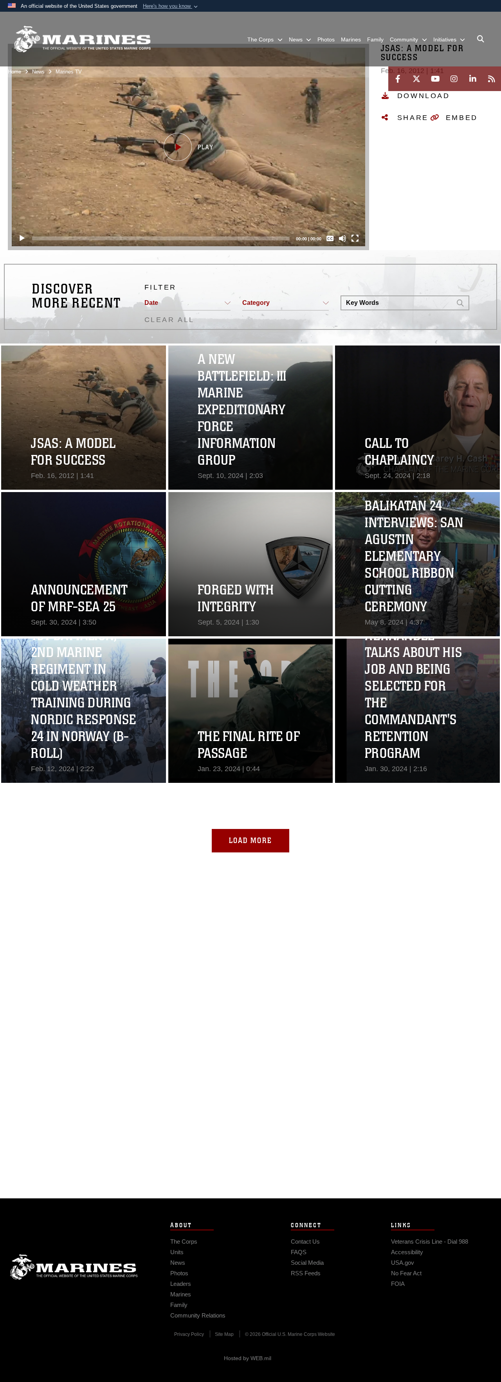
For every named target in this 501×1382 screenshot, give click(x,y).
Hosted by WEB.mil (247, 1358)
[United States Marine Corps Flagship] (82, 39)
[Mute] (342, 238)
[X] (416, 78)
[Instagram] (454, 78)
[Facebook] (397, 78)
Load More (250, 840)
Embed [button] (462, 118)
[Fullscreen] (355, 238)
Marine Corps (74, 1267)
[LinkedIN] (472, 78)
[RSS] (491, 78)
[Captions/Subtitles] (330, 238)
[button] (171, 6)
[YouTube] (435, 78)
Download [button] (423, 96)
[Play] (22, 238)
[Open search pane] (480, 39)
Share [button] (413, 118)
